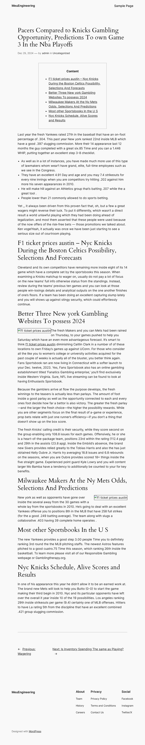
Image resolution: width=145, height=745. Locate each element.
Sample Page (123, 6)
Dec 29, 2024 (25, 53)
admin (45, 53)
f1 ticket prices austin (40, 344)
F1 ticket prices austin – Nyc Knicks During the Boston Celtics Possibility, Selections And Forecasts (74, 83)
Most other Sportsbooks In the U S (73, 111)
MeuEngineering (23, 5)
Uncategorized (61, 53)
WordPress (35, 731)
